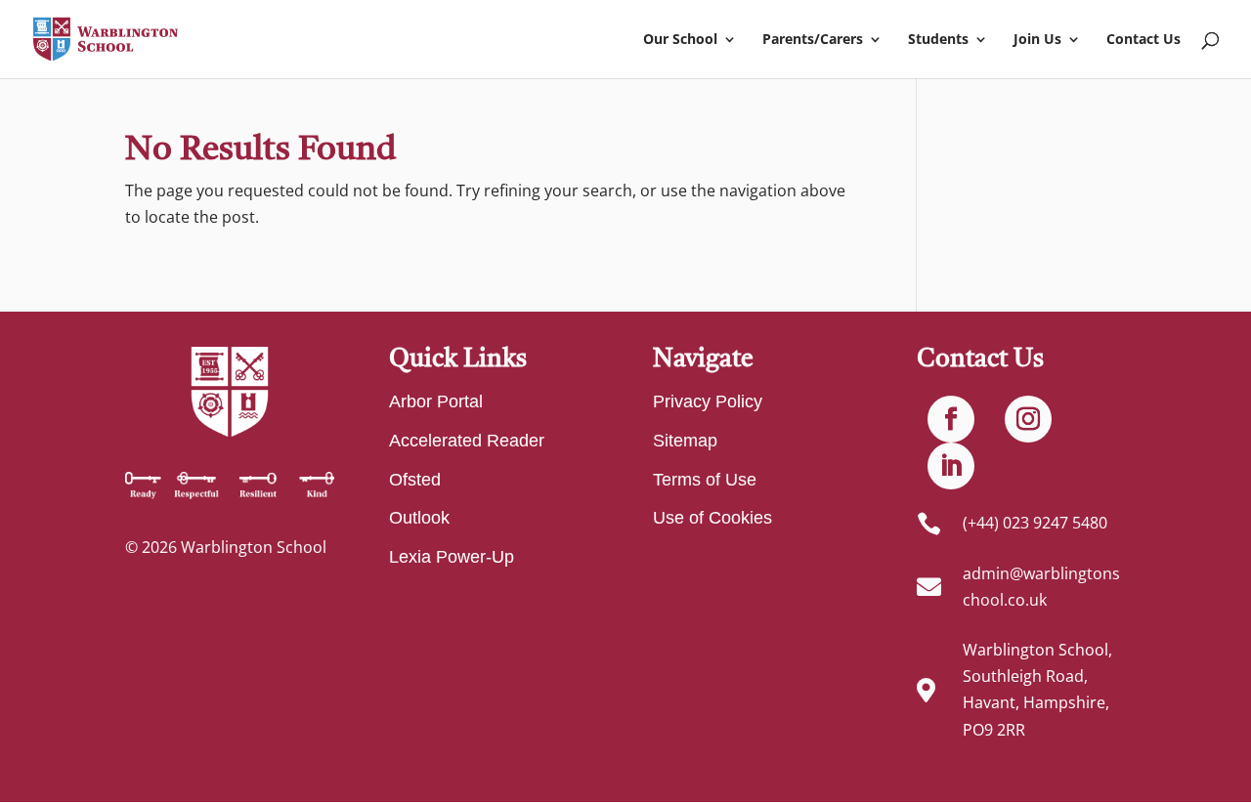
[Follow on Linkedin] (950, 466)
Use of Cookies (712, 518)
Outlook (419, 518)
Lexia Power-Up (451, 557)
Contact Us (1143, 40)
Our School (680, 40)
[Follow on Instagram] (1028, 419)
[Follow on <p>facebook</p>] (950, 419)
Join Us (1037, 40)
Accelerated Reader (466, 440)
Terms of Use (704, 479)
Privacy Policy (707, 401)
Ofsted (415, 479)
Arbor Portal (436, 401)
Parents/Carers (812, 40)
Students (938, 40)
